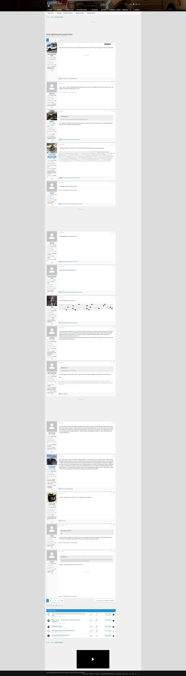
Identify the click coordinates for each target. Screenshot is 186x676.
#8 (114, 297)
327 (53, 440)
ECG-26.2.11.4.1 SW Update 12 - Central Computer (93, 153)
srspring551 (51, 504)
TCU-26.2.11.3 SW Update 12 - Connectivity (69, 153)
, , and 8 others (71, 139)
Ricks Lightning (52, 373)
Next (62, 40)
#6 (114, 232)
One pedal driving (57, 626)
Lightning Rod (108, 615)
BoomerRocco (55, 636)
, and (69, 322)
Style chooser (86, 673)
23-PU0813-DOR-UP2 (67, 161)
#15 (114, 551)
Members (113, 10)
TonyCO (52, 193)
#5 (114, 182)
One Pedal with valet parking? (60, 635)
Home (127, 673)
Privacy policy (119, 673)
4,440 (54, 129)
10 (52, 128)
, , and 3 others (71, 177)
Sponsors (92, 673)
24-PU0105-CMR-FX (106, 159)
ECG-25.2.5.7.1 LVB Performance (70, 158)
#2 (114, 83)
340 (53, 379)
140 (53, 510)
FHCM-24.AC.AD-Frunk (87, 157)
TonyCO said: (64, 367)
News (50, 10)
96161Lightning (55, 616)
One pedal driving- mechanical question (63, 630)
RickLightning (108, 636)
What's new (70, 10)
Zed (52, 307)
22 (53, 198)
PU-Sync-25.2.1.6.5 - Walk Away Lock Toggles (87, 155)
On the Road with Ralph (51, 467)
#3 (114, 111)
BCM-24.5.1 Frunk (72, 157)
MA (52, 102)
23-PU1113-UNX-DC (83, 161)
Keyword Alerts (82, 10)
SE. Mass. (54, 168)
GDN (110, 621)
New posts (50, 13)
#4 (114, 144)
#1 (114, 44)
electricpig (52, 433)
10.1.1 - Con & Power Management (91, 158)
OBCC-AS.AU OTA (75, 154)
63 (53, 99)
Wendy (109, 632)
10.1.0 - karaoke (107, 158)
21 (66, 36)
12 (52, 378)
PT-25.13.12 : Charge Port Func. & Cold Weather (96, 154)
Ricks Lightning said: (66, 530)
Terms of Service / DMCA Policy (108, 673)
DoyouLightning (107, 627)
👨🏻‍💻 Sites (103, 10)
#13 (114, 493)
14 (52, 509)
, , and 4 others (69, 261)
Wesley (52, 243)
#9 (114, 327)
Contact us (97, 673)
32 (53, 62)
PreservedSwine (55, 632)
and (69, 78)
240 (53, 162)
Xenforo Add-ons (77, 672)
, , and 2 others (71, 204)
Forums (59, 10)
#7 (114, 266)
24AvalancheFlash (51, 277)
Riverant (51, 94)
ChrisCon (54, 623)
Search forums (80, 13)
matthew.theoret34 (52, 36)
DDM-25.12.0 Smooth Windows (105, 157)
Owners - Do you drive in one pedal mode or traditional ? (66, 620)
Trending (59, 13)
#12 (114, 456)
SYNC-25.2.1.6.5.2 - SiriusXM (64, 155)
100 (53, 314)
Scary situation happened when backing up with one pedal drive (68, 614)
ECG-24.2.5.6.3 (66, 159)
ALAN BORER (54, 627)
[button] (94, 9)
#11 (114, 422)
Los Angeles (50, 385)
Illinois (53, 134)
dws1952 (51, 338)
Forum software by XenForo (58, 672)
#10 (114, 362)
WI (52, 514)
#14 (114, 525)
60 (53, 250)
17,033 (54, 163)
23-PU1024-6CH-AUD (91, 159)
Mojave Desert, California (51, 480)
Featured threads (68, 13)
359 (53, 474)
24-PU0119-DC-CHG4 (98, 161)
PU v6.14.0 (78, 159)
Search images (91, 13)
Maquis (52, 121)
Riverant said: (64, 116)
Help (124, 673)
